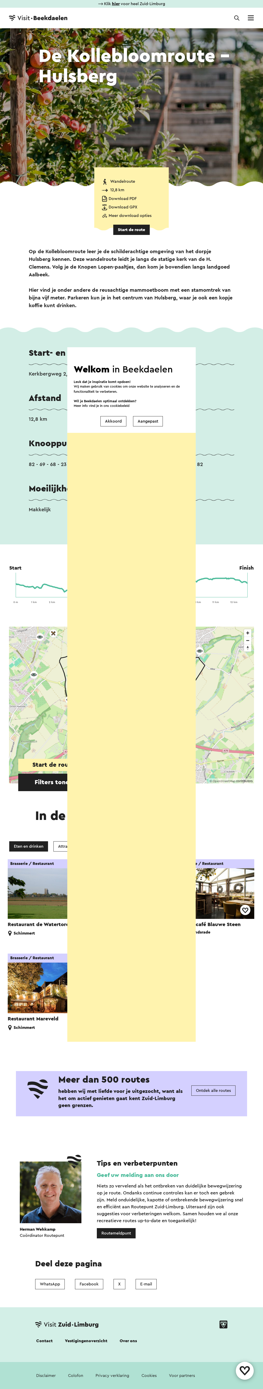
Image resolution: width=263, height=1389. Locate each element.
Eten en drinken (28, 846)
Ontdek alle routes (213, 1091)
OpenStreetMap (224, 781)
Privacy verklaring (112, 1376)
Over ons (128, 1341)
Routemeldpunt (116, 1233)
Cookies (149, 1376)
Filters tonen (54, 782)
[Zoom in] (247, 633)
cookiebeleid (119, 405)
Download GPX (123, 207)
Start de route (131, 230)
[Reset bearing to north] (247, 648)
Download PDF (123, 199)
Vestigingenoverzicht (86, 1341)
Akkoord (113, 421)
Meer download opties (130, 216)
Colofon (75, 1376)
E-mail (146, 1284)
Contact (44, 1341)
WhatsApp (50, 1284)
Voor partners (182, 1376)
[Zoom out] (247, 640)
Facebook (89, 1284)
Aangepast (148, 421)
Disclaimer (46, 1376)
